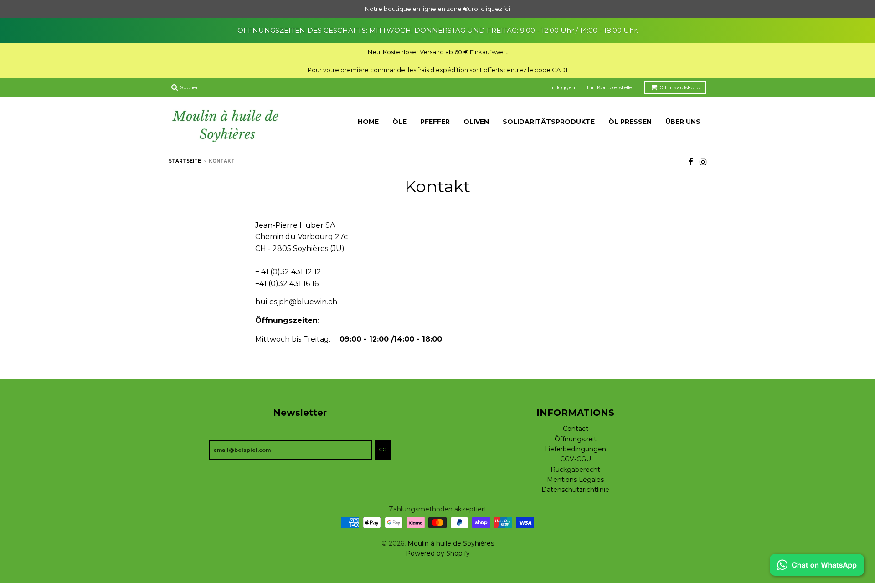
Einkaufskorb (679, 87)
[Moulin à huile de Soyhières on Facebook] (690, 162)
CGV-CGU (575, 459)
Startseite (185, 161)
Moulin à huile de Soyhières (450, 543)
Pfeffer (435, 122)
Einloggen (561, 87)
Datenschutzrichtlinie (575, 490)
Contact (575, 428)
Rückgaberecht (575, 469)
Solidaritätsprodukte (549, 122)
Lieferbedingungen (575, 449)
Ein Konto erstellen (611, 87)
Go (382, 449)
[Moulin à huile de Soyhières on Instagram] (703, 162)
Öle (399, 122)
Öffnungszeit (576, 439)
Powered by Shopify (438, 553)
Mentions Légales (575, 480)
